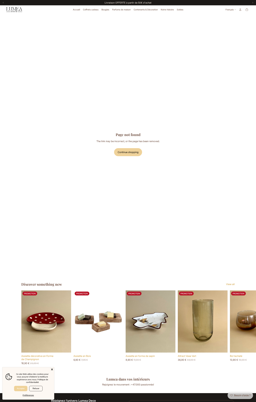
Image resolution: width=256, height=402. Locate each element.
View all (230, 284)
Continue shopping (128, 152)
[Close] (52, 369)
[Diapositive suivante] (231, 327)
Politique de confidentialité (37, 381)
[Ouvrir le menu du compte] (240, 9)
